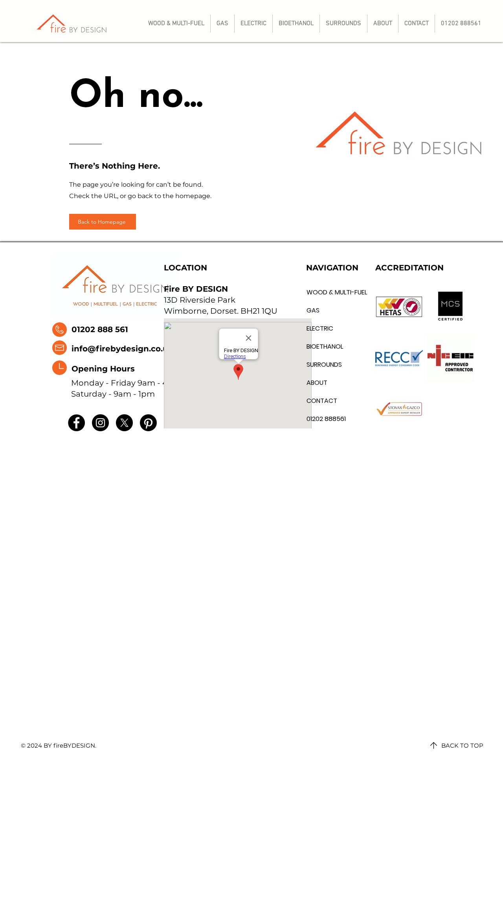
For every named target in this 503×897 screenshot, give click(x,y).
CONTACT (322, 400)
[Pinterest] (148, 422)
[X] (124, 422)
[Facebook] (76, 422)
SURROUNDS (324, 364)
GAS (313, 310)
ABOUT (317, 382)
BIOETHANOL (325, 346)
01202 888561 (325, 418)
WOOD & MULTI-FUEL (325, 292)
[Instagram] (100, 422)
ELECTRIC (320, 328)
